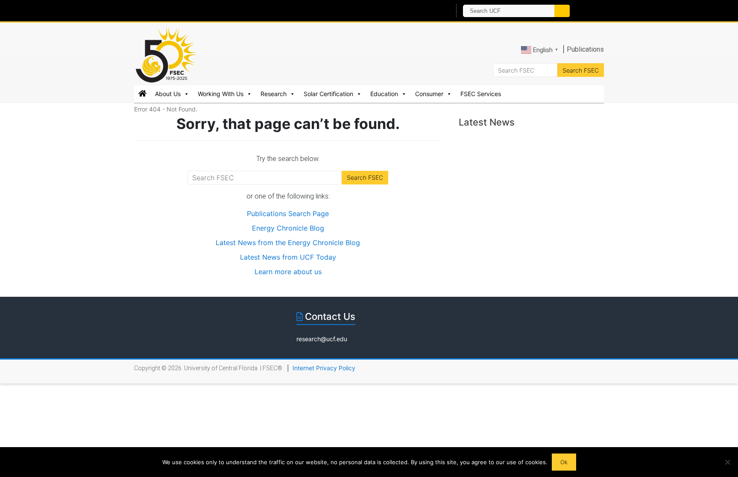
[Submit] (562, 11)
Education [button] (384, 93)
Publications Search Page (288, 213)
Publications (585, 49)
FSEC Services (480, 93)
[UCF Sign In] (423, 11)
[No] (727, 462)
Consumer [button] (429, 93)
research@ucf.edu (321, 338)
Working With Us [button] (220, 93)
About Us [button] (168, 93)
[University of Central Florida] (231, 10)
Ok (564, 462)
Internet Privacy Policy (324, 368)
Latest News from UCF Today (288, 257)
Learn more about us (288, 271)
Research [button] (274, 93)
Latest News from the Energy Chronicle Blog (288, 242)
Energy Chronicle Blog (288, 228)
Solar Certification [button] (328, 93)
